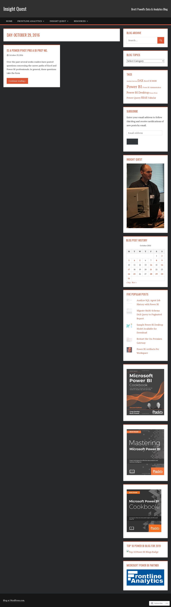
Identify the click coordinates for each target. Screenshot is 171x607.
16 (162, 265)
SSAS (144, 97)
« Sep (128, 282)
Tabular (152, 97)
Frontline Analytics (29, 21)
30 (162, 274)
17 (129, 269)
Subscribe (132, 111)
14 (151, 265)
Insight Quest (14, 8)
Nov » (134, 282)
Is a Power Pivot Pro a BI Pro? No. (27, 50)
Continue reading (17, 81)
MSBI (154, 81)
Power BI (134, 86)
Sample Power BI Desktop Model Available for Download (150, 328)
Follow (132, 141)
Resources (80, 21)
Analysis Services (132, 81)
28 (151, 274)
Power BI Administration (152, 87)
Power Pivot (153, 93)
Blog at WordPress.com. (14, 600)
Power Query (134, 97)
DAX (140, 80)
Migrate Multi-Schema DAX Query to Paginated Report (149, 314)
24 (129, 274)
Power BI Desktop (138, 92)
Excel (146, 80)
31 (129, 278)
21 (151, 269)
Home (9, 21)
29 (156, 274)
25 (134, 274)
